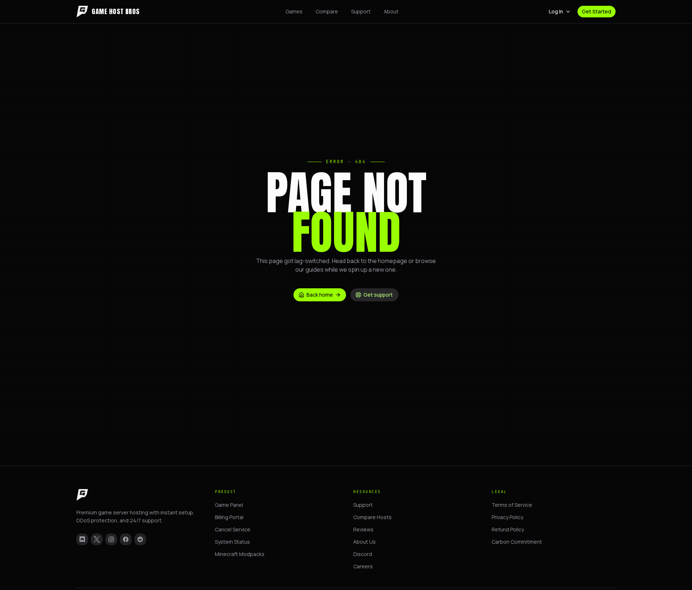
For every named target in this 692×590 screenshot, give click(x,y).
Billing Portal (229, 517)
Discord (362, 554)
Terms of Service (512, 504)
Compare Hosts (372, 517)
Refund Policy (508, 529)
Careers (363, 566)
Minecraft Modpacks (239, 554)
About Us (364, 541)
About (391, 11)
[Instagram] (111, 539)
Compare (327, 11)
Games (294, 11)
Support (361, 11)
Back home (320, 294)
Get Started (596, 11)
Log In (556, 11)
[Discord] (82, 539)
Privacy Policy (507, 517)
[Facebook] (126, 539)
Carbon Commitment (517, 541)
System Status (232, 541)
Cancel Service (232, 529)
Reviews (363, 529)
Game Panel (229, 504)
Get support (378, 294)
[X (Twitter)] (97, 539)
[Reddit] (140, 539)
